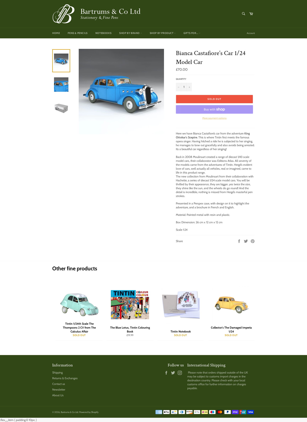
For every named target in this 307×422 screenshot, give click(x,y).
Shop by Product (162, 33)
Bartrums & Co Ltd (69, 412)
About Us (58, 395)
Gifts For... (191, 33)
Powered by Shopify (88, 412)
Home (56, 33)
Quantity (181, 79)
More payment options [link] (214, 118)
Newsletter (58, 389)
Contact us (58, 384)
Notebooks (103, 33)
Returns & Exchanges (65, 378)
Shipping (57, 372)
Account (251, 33)
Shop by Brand (129, 33)
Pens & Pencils (77, 33)
